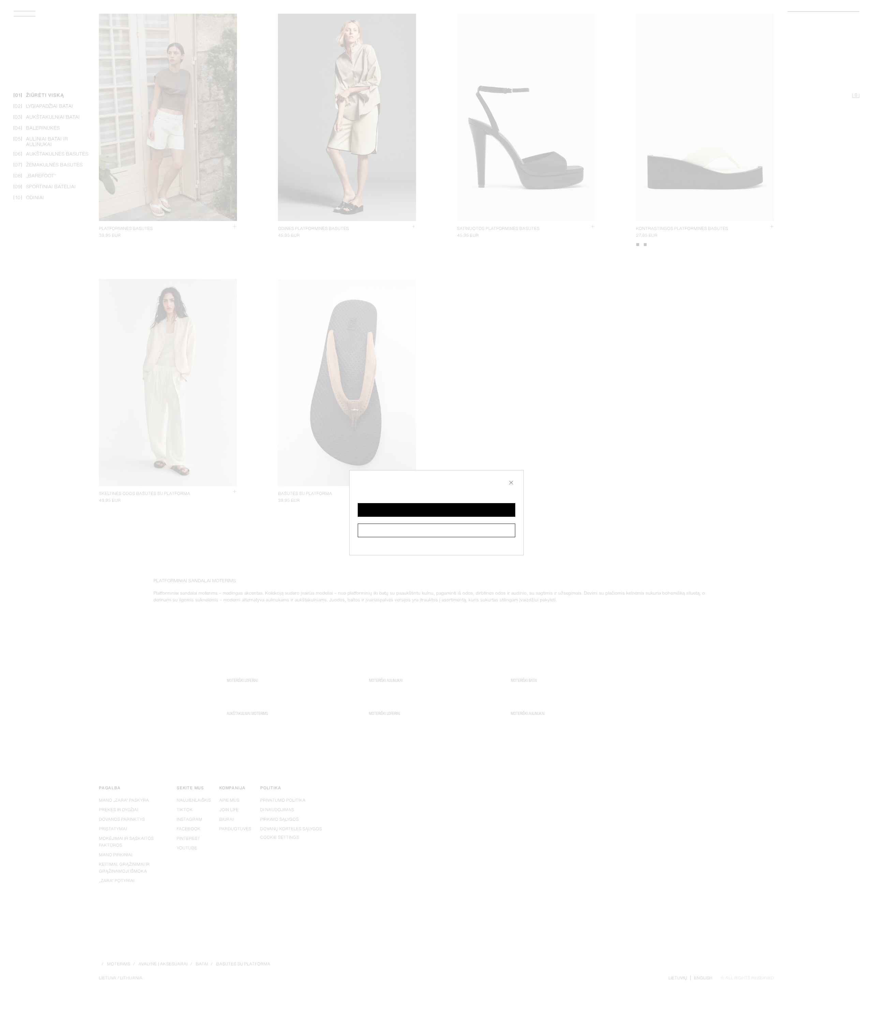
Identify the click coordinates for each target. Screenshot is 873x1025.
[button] (436, 510)
